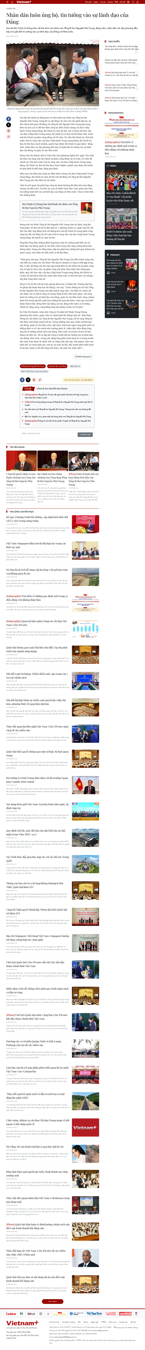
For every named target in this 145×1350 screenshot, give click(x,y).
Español (110, 2)
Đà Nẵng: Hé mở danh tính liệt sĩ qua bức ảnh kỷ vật (34, 1146)
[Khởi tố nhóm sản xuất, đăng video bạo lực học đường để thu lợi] (121, 218)
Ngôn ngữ (94, 1322)
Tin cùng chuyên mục (22, 511)
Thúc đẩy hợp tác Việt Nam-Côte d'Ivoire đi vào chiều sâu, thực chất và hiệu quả (35, 1252)
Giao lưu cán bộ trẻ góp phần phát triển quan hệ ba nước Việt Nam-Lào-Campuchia (37, 1069)
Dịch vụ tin (112, 1322)
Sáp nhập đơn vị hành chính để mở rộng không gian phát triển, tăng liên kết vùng (122, 47)
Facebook (8, 119)
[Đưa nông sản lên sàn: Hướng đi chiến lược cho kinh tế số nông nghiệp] (131, 264)
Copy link (8, 136)
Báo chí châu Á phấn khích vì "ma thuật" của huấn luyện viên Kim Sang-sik (121, 196)
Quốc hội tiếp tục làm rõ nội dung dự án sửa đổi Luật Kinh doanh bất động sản (35, 1278)
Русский (122, 2)
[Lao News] (40, 1313)
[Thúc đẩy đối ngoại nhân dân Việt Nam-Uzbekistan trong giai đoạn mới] (85, 1205)
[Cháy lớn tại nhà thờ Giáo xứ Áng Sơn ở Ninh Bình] (131, 286)
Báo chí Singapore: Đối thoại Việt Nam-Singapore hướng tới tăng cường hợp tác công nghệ (37, 937)
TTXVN (103, 1322)
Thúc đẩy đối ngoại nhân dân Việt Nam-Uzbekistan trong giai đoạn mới (38, 1199)
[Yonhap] (77, 1313)
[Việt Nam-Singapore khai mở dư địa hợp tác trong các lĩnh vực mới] (85, 550)
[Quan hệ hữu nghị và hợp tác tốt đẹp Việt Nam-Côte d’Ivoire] (85, 628)
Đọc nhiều (114, 41)
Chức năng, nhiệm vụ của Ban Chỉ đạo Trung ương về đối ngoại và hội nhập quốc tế (37, 1122)
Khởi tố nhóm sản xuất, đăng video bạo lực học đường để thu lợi (119, 235)
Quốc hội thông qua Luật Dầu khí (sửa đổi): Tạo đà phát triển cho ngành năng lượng (36, 649)
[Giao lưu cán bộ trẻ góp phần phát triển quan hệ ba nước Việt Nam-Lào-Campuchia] (85, 1075)
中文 (116, 2)
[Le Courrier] (110, 1313)
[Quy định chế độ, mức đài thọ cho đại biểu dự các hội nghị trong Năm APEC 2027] (85, 838)
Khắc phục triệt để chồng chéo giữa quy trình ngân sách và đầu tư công (37, 990)
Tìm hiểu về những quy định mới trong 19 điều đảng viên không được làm (37, 597)
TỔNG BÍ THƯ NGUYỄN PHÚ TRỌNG (52, 388)
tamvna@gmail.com (100, 1330)
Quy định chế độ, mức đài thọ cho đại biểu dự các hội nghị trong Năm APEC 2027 (35, 832)
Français (103, 2)
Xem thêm (52, 1301)
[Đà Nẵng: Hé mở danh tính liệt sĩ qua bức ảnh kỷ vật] (85, 1154)
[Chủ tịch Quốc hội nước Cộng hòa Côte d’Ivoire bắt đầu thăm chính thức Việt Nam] (85, 1022)
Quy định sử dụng (68, 1322)
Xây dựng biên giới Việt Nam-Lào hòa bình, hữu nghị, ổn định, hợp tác (37, 806)
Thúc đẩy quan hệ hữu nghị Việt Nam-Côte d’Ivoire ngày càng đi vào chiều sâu (37, 728)
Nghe (113, 273)
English (95, 2)
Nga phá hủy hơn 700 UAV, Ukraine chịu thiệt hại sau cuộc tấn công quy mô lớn (115, 304)
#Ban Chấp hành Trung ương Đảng (34, 371)
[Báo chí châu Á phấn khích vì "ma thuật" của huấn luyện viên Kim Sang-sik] (121, 180)
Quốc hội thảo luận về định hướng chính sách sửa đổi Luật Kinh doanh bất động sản (38, 1226)
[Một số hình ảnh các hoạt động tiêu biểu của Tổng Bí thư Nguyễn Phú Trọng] (84, 461)
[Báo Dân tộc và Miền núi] (9, 1313)
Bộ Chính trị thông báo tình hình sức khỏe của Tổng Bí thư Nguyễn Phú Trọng (50, 205)
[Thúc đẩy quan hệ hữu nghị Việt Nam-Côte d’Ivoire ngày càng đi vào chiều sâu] (85, 734)
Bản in (8, 130)
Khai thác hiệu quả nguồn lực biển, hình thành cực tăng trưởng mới (37, 1173)
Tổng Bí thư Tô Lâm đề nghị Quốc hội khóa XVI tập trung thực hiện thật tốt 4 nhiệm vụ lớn (56, 396)
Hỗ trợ (85, 1322)
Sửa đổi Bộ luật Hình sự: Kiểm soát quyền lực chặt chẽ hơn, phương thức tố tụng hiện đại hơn (36, 702)
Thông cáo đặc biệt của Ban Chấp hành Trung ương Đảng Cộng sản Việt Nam (121, 61)
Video (113, 165)
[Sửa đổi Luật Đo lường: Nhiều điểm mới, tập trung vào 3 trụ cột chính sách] (85, 681)
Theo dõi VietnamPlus (72, 380)
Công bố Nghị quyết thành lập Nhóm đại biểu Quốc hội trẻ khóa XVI (36, 911)
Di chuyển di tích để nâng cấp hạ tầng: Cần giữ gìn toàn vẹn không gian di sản (37, 571)
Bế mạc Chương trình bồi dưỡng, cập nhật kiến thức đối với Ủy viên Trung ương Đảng (37, 518)
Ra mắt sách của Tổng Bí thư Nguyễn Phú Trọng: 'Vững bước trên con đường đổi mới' (58, 411)
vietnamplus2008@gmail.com (65, 1337)
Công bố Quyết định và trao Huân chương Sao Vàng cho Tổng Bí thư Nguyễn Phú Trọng (21, 479)
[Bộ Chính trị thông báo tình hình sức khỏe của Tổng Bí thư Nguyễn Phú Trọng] (86, 208)
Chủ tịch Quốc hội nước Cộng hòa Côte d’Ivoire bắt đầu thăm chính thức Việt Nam (37, 1016)
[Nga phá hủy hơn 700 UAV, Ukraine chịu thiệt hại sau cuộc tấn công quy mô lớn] (131, 304)
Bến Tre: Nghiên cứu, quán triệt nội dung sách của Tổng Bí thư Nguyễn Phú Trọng (58, 416)
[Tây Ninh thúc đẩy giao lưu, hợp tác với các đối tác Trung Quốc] (85, 864)
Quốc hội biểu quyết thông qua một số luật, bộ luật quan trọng (37, 753)
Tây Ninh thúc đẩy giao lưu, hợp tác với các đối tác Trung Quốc (37, 858)
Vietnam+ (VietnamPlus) (24, 2)
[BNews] (21, 1313)
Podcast (115, 254)
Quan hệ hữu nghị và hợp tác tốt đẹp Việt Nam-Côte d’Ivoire (36, 623)
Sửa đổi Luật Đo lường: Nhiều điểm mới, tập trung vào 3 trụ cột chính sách (37, 675)
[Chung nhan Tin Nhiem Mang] (126, 1327)
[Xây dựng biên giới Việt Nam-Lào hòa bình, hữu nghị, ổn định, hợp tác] (85, 811)
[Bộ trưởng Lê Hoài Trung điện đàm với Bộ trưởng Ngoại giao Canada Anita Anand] (85, 785)
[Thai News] (48, 1313)
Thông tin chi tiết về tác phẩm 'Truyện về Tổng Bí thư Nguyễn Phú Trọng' (58, 422)
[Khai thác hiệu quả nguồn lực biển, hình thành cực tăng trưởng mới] (85, 1179)
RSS (79, 1322)
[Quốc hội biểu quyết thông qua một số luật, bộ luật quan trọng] (85, 759)
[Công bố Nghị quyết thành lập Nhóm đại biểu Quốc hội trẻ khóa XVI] (85, 917)
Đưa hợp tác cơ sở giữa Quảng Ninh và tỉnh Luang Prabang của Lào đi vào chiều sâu (33, 1043)
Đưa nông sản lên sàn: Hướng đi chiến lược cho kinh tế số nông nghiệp (114, 264)
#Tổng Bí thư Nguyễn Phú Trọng (32, 366)
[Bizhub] (31, 1313)
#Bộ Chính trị (75, 366)
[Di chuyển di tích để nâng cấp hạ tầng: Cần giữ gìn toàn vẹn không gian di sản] (85, 577)
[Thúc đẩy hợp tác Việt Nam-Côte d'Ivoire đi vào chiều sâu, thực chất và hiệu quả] (85, 1258)
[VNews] (136, 1313)
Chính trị (10, 8)
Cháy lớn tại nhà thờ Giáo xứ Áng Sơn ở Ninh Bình (114, 284)
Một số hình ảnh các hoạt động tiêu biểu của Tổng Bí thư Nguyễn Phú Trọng (84, 479)
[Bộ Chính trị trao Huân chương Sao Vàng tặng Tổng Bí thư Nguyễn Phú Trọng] (52, 461)
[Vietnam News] (94, 1313)
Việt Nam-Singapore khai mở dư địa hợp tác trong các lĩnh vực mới (36, 545)
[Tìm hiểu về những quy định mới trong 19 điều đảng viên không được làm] (85, 603)
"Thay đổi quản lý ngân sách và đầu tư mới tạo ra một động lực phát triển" (35, 1095)
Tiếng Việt (88, 2)
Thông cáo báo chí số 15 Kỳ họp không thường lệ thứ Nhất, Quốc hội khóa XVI (34, 885)
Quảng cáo (123, 1322)
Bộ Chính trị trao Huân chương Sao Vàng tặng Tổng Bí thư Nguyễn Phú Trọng (52, 477)
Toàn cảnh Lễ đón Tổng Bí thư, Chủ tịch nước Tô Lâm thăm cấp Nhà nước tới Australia (121, 87)
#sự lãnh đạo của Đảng (57, 366)
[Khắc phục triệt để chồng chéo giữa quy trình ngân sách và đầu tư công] (85, 996)
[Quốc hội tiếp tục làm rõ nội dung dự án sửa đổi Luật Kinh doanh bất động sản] (85, 1284)
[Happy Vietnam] (60, 1313)
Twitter (8, 124)
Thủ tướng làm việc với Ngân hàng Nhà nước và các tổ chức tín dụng (121, 99)
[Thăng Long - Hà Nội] (128, 2)
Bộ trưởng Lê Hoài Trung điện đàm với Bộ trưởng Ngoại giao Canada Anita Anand (37, 779)
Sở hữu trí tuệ (54, 1322)
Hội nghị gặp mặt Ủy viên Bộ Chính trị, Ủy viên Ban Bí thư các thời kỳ (121, 73)
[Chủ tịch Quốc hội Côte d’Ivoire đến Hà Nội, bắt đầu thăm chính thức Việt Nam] (85, 969)
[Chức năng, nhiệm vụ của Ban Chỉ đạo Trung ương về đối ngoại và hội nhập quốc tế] (85, 1127)
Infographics (116, 112)
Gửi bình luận (85, 435)
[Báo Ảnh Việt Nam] (125, 1313)
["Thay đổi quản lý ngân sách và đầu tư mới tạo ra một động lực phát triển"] (85, 1101)
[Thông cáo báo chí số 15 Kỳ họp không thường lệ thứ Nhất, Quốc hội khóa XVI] (85, 890)
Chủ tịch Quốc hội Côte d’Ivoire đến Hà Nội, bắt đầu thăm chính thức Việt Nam (35, 964)
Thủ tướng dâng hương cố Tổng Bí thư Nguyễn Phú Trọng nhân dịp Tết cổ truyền (58, 403)
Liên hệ (133, 1322)
